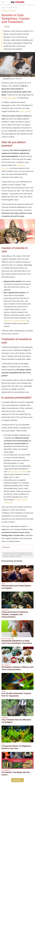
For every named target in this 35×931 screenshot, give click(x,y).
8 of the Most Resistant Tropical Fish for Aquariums (16, 694)
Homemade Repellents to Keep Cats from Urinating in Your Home (16, 642)
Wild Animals (5, 665)
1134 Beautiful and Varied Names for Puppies (16, 587)
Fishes (3, 691)
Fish (2, 744)
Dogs (3, 583)
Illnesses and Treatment (8, 10)
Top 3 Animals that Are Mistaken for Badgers (16, 721)
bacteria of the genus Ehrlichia (15, 321)
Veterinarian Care (12, 7)
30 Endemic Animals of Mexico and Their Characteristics (17, 668)
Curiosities (5, 610)
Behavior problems (7, 638)
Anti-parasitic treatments (18, 472)
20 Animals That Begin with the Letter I (15, 773)
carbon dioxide (25, 111)
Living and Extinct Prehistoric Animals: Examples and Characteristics (14, 614)
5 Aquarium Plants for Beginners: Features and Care (16, 747)
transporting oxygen (9, 98)
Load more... (17, 780)
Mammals (4, 717)
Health (3, 7)
